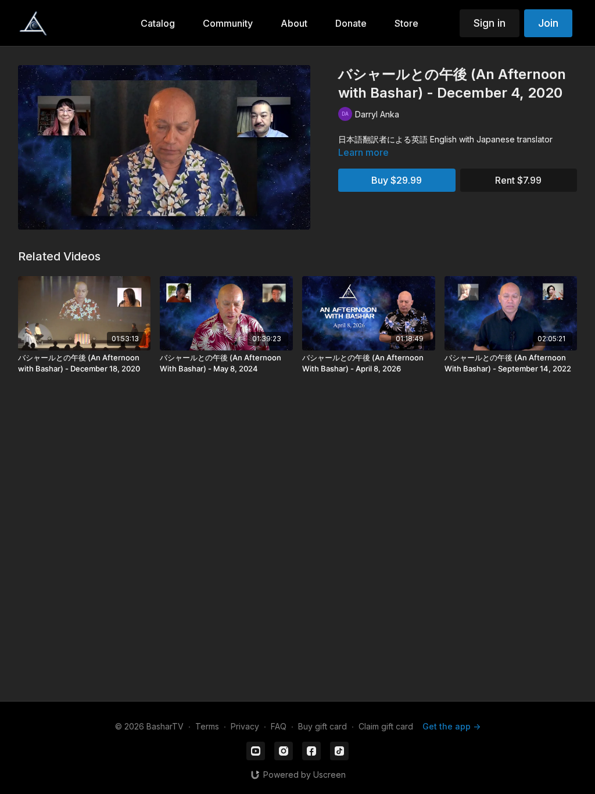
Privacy (245, 726)
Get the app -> (451, 726)
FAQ (278, 726)
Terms (207, 726)
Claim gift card (386, 726)
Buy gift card (322, 726)
